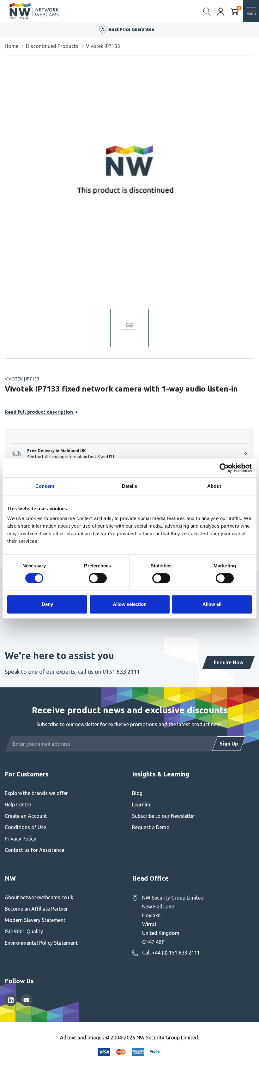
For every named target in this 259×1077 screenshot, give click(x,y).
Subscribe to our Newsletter (163, 816)
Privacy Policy (20, 838)
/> (7, 60)
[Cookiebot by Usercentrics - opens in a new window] (224, 468)
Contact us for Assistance (34, 850)
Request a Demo (151, 827)
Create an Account (26, 816)
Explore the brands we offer (36, 793)
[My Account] (220, 10)
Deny (47, 604)
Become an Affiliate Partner (36, 909)
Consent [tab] (44, 486)
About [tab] (214, 486)
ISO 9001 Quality (24, 931)
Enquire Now (228, 662)
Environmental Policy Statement (41, 943)
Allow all (211, 604)
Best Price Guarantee (131, 29)
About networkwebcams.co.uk (39, 897)
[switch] (98, 578)
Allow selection (130, 604)
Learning (142, 804)
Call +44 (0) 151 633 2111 (171, 952)
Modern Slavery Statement (35, 920)
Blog (137, 793)
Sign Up (229, 743)
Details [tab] (129, 486)
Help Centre (18, 804)
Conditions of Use (25, 827)
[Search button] (207, 11)
